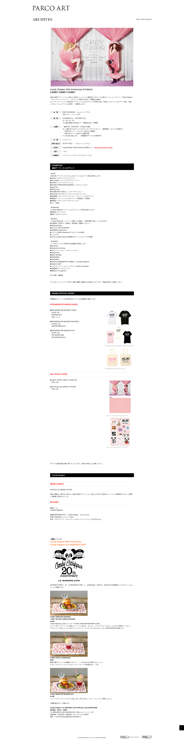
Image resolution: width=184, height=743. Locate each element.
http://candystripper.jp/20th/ (103, 147)
